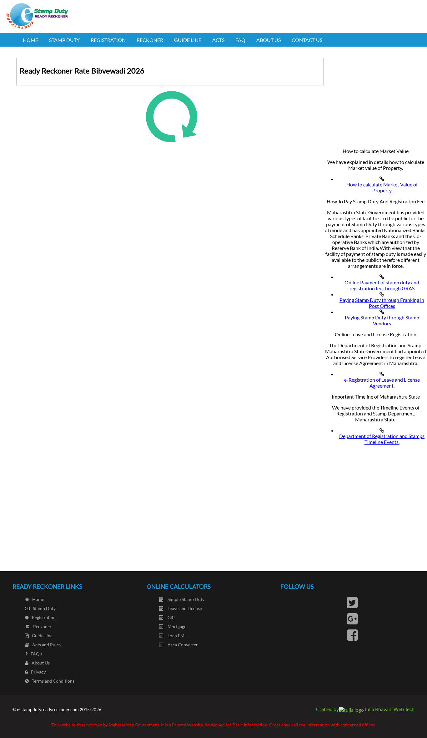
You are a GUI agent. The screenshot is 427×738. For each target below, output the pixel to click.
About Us (41, 662)
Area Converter (182, 644)
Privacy (38, 671)
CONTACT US (307, 40)
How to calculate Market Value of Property (382, 187)
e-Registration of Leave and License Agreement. (382, 383)
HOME (30, 40)
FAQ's (36, 653)
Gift (171, 617)
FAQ (240, 40)
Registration (44, 617)
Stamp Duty (44, 608)
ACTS (218, 40)
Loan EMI (176, 635)
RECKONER (150, 40)
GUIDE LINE (187, 40)
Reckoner (42, 626)
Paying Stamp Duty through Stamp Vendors (382, 320)
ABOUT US (268, 40)
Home (38, 599)
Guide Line (42, 635)
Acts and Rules (46, 644)
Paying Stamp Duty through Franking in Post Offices (381, 303)
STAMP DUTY (64, 40)
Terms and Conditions (53, 681)
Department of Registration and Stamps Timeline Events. (381, 439)
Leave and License (184, 608)
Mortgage (176, 626)
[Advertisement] (375, 97)
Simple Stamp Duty (185, 599)
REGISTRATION (108, 40)
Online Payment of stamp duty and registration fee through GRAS (381, 285)
